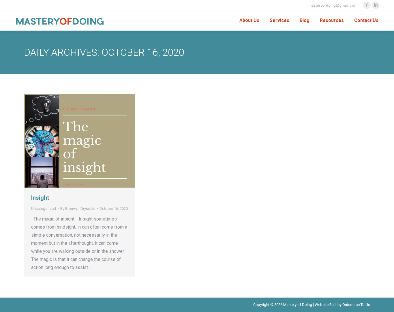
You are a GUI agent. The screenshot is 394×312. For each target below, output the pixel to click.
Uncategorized (43, 208)
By (77, 208)
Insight (40, 197)
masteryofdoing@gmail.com (332, 5)
